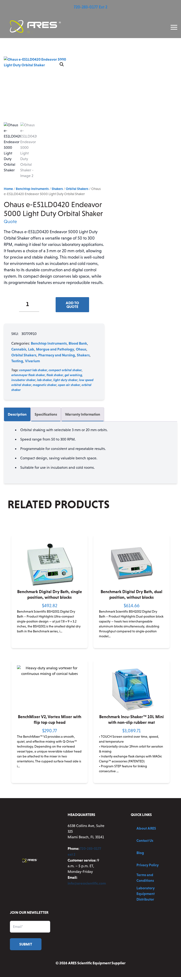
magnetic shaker (45, 385)
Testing (17, 361)
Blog (140, 853)
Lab (31, 349)
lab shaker (44, 380)
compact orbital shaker (65, 370)
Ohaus (81, 349)
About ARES (146, 828)
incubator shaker (23, 380)
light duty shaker (65, 380)
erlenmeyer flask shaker (28, 375)
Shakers (57, 189)
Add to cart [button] (49, 644)
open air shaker (69, 385)
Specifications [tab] (46, 414)
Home (8, 189)
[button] (62, 64)
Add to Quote (72, 305)
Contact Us (144, 840)
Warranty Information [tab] (82, 414)
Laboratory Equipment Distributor (145, 893)
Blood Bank (78, 343)
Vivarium (32, 361)
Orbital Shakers (77, 189)
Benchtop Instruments (32, 189)
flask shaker (54, 375)
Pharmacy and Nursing (56, 355)
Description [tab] (17, 414)
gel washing (73, 375)
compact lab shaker (33, 370)
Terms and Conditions (145, 877)
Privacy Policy (147, 865)
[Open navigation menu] (174, 27)
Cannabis (18, 349)
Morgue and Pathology (55, 349)
